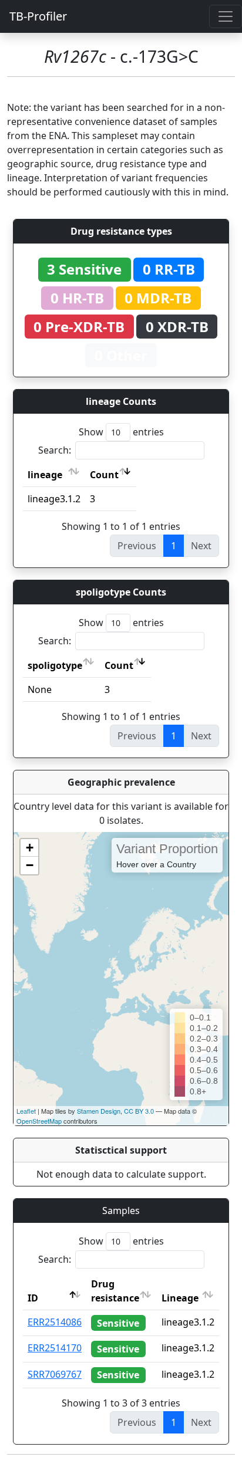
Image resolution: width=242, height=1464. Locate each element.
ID (33, 1297)
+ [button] (29, 847)
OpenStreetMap (39, 1120)
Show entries (121, 431)
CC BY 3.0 (139, 1110)
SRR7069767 (55, 1374)
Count (104, 474)
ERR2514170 (55, 1347)
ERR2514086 (55, 1322)
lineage (45, 474)
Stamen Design (98, 1110)
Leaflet (26, 1110)
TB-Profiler (38, 16)
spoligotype (55, 665)
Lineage (180, 1297)
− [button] (29, 865)
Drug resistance (115, 1290)
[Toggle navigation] (225, 16)
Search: (54, 450)
